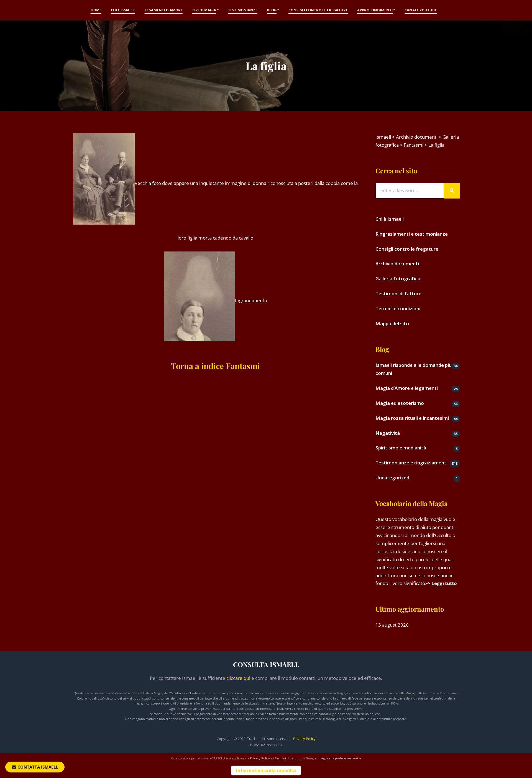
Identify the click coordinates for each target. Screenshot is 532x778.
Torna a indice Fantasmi (215, 365)
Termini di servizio (288, 758)
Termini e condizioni (397, 308)
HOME (96, 9)
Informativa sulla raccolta (266, 770)
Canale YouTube (421, 9)
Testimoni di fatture (398, 293)
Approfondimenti (375, 9)
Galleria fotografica (397, 278)
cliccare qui (238, 678)
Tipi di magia (204, 9)
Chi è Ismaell (123, 9)
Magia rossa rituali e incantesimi (412, 418)
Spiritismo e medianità (400, 447)
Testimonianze (242, 9)
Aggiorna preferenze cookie (341, 758)
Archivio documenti (397, 263)
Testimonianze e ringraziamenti (411, 462)
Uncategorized (392, 477)
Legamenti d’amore (164, 9)
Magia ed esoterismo (399, 403)
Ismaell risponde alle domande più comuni (413, 369)
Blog (272, 9)
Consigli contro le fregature (318, 9)
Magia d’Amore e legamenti (406, 388)
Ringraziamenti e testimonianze (411, 234)
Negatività (387, 433)
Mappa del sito (392, 323)
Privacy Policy (304, 738)
